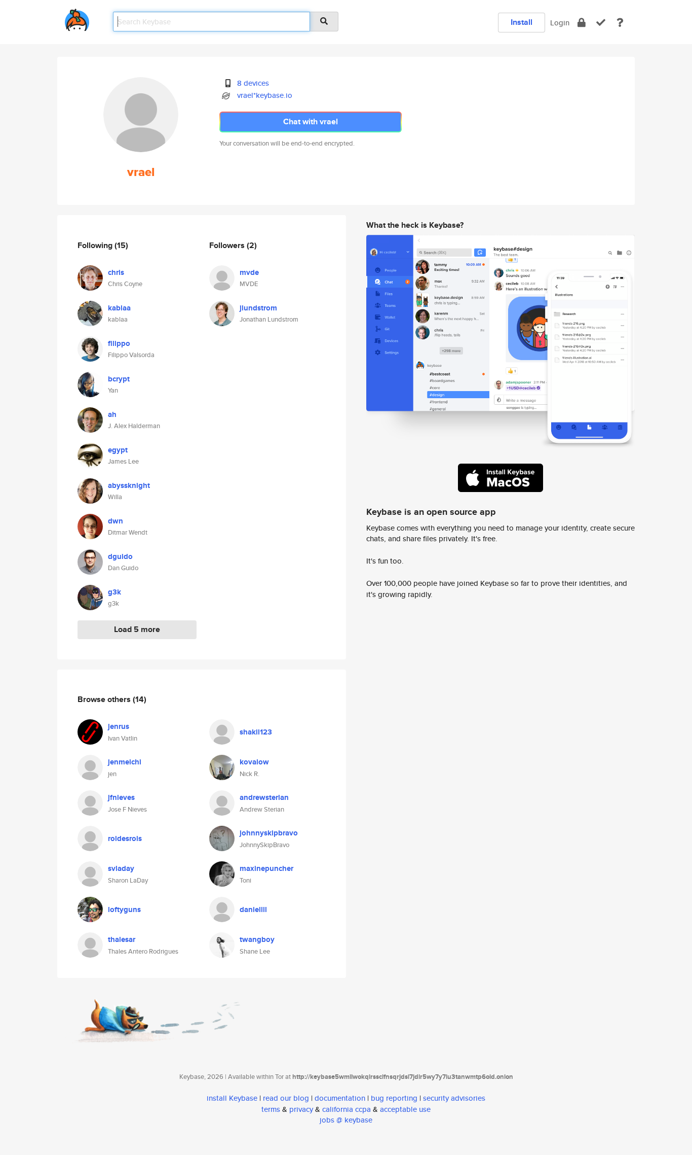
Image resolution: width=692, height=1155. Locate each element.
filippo (119, 343)
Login (559, 22)
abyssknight (129, 485)
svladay (121, 868)
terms (270, 1109)
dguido (120, 556)
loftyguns (124, 909)
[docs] (620, 22)
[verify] (600, 22)
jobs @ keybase (346, 1119)
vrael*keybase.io (264, 95)
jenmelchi (124, 761)
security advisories (454, 1098)
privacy (301, 1109)
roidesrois (125, 838)
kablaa (119, 307)
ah (112, 414)
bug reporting (394, 1098)
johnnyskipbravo (269, 832)
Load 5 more (137, 629)
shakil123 (256, 732)
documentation (340, 1098)
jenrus (118, 726)
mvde (249, 272)
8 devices (253, 83)
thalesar (121, 939)
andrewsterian (264, 797)
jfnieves (121, 797)
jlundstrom (258, 307)
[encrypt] (582, 22)
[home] (77, 18)
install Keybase (232, 1098)
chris (116, 272)
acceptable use (405, 1109)
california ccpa (346, 1109)
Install (521, 22)
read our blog (286, 1098)
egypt (118, 450)
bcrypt (119, 378)
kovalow (254, 761)
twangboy (257, 939)
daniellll (253, 909)
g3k (114, 592)
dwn (115, 521)
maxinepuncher (266, 868)
